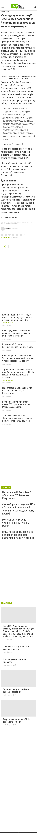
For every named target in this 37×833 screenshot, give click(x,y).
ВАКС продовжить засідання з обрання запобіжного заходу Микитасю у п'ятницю (16, 333)
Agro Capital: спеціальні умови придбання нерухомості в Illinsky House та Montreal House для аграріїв (18, 373)
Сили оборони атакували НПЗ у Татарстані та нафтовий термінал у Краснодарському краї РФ (18, 358)
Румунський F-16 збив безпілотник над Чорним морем (17, 345)
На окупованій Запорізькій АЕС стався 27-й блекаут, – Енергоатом (17, 390)
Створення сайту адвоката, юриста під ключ (16, 648)
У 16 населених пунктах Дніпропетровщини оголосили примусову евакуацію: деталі (17, 418)
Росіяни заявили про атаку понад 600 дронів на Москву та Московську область (17, 404)
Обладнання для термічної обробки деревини (16, 690)
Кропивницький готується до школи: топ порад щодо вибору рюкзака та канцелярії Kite (17, 317)
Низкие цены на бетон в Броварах (14, 660)
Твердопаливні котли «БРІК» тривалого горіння (16, 720)
